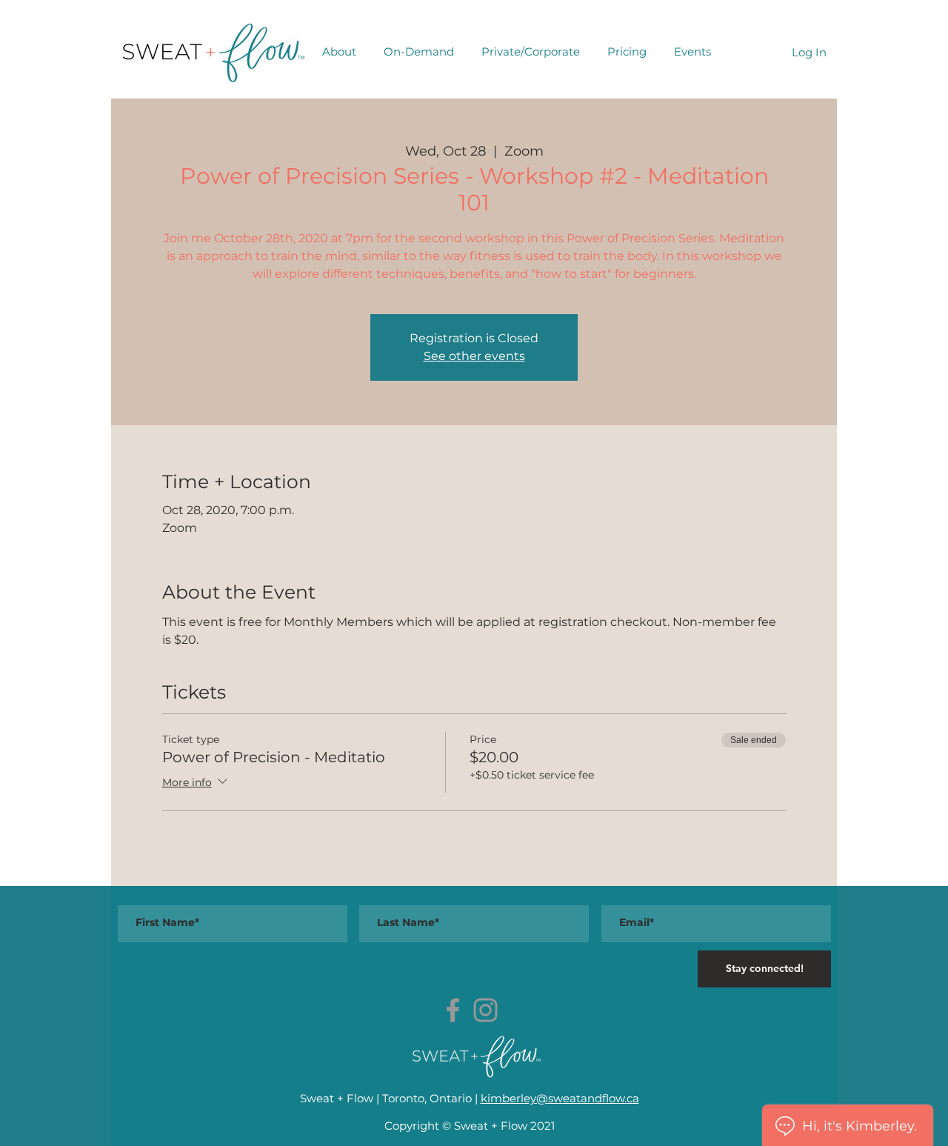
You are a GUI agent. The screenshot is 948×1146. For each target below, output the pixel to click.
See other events (474, 356)
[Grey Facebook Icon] (453, 1010)
